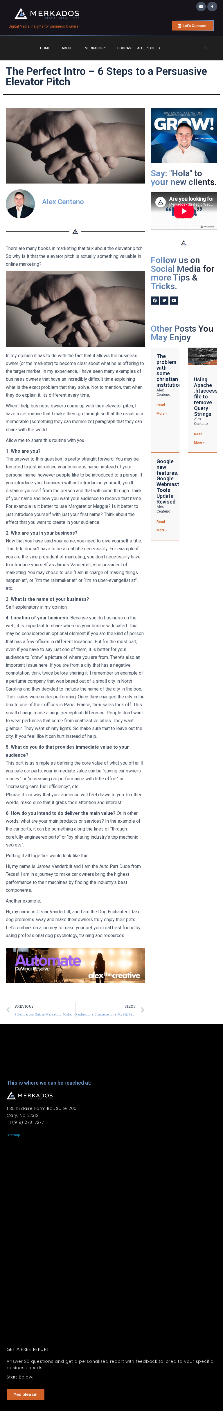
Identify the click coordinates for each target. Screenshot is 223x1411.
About (67, 48)
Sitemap (13, 1135)
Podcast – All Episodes (138, 48)
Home (45, 48)
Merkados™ (95, 48)
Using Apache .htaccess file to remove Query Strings (206, 396)
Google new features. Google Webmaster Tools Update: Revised (170, 481)
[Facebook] (155, 300)
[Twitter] (164, 300)
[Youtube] (201, 7)
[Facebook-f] (212, 7)
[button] (205, 48)
